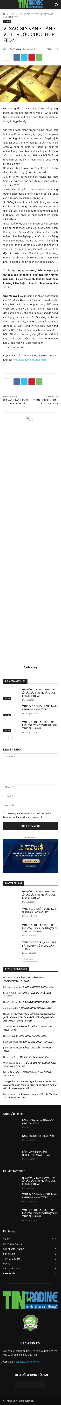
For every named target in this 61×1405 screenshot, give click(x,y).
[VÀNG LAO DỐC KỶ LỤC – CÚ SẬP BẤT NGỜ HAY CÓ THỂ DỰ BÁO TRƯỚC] (11, 946)
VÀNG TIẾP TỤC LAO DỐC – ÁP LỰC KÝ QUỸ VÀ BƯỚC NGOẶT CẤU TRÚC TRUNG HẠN (40, 725)
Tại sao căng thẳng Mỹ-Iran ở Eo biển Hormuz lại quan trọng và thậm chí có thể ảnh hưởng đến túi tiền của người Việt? (29, 1085)
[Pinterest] (31, 57)
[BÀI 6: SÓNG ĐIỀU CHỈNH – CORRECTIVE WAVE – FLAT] (11, 1156)
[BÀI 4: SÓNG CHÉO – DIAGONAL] (11, 1140)
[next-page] (10, 738)
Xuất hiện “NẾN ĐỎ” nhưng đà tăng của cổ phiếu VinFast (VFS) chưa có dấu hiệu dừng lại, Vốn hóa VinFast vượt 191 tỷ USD (29, 1017)
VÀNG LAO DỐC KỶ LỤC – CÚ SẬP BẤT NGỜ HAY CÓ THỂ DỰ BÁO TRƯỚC (39, 945)
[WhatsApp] (39, 57)
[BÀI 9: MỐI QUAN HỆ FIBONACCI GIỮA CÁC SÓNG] (11, 1124)
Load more (29, 959)
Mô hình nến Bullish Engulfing (34, 1056)
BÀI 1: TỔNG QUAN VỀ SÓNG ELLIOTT (37, 986)
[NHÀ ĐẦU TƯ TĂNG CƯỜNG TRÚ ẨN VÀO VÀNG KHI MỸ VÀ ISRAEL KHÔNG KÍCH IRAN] (11, 694)
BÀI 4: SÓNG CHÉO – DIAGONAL (38, 1041)
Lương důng (9, 1081)
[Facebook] (17, 57)
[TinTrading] (5, 49)
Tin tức (15, 14)
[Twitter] (24, 57)
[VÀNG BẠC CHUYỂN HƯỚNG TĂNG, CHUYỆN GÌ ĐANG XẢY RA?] (11, 710)
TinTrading (15, 49)
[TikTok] (34, 1384)
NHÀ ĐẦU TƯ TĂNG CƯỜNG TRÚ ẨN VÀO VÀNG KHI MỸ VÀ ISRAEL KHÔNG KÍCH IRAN (38, 692)
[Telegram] (26, 1384)
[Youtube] (42, 1384)
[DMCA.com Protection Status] (30, 1330)
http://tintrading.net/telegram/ (30, 359)
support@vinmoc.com (27, 1361)
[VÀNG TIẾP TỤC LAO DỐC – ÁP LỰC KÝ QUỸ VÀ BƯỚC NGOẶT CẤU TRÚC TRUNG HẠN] (11, 726)
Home (6, 14)
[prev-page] (5, 738)
